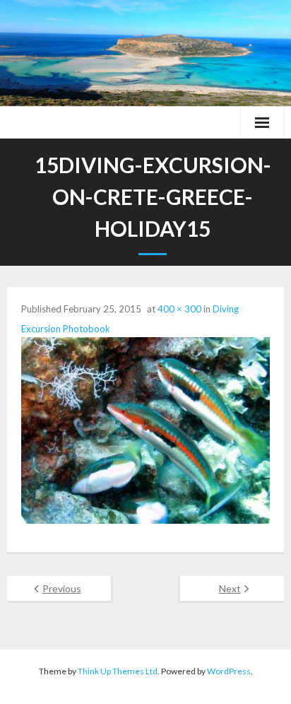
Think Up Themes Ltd (118, 671)
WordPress (229, 671)
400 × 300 (179, 309)
